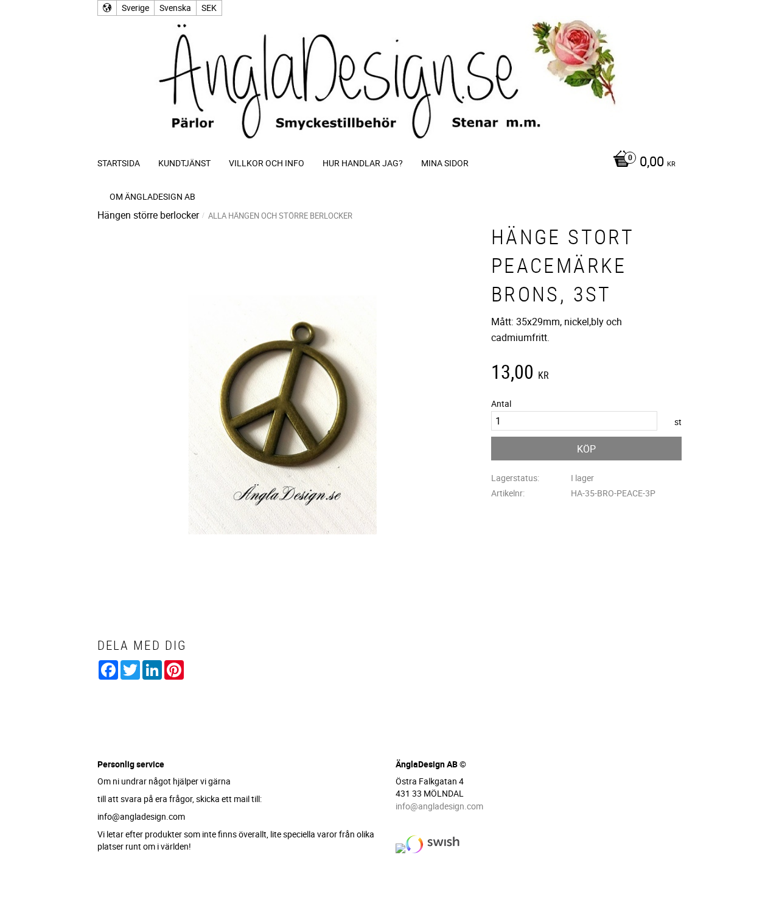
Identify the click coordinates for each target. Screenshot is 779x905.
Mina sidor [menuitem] (445, 163)
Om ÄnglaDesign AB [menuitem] (152, 196)
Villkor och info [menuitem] (266, 163)
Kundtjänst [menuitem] (184, 163)
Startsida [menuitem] (118, 163)
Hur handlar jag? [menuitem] (363, 163)
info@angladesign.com (439, 806)
